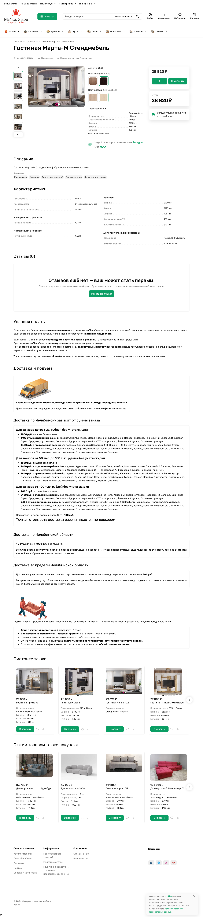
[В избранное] (38, 729)
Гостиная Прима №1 (28, 702)
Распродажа (20, 177)
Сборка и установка (25, 872)
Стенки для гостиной (52, 177)
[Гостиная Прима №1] (34, 681)
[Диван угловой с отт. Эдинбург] (34, 767)
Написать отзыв (101, 293)
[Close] (194, 896)
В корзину (25, 729)
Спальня (138, 31)
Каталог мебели (23, 853)
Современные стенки (95, 177)
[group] (56, 102)
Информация (85, 4)
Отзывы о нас (81, 853)
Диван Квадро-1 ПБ (117, 788)
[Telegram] (159, 862)
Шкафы (159, 31)
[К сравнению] (43, 729)
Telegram (139, 142)
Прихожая (115, 31)
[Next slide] (18, 134)
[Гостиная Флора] (79, 681)
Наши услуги (46, 4)
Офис (94, 31)
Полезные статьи (53, 862)
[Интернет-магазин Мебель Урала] (16, 16)
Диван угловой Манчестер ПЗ (167, 788)
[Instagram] (166, 862)
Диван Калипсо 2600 (73, 788)
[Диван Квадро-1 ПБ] (124, 767)
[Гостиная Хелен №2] (124, 681)
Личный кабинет (23, 858)
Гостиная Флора (70, 702)
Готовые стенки (74, 177)
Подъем (18, 868)
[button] (93, 81)
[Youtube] (173, 862)
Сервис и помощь (24, 848)
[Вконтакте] (151, 862)
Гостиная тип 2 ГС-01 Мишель (167, 702)
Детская (55, 31)
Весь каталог (10, 4)
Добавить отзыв (25, 58)
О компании (80, 848)
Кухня (76, 31)
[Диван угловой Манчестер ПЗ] (168, 767)
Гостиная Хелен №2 (117, 702)
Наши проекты (66, 4)
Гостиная (33, 31)
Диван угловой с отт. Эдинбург (34, 788)
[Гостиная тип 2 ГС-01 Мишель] (168, 681)
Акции (12, 31)
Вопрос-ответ (81, 858)
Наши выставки (29, 4)
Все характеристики (98, 133)
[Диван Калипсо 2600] (79, 767)
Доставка (19, 863)
